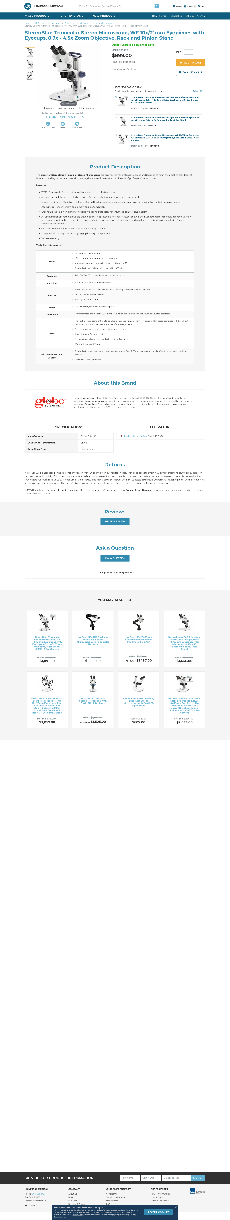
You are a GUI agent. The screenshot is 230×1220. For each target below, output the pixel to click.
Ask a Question (115, 558)
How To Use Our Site (160, 1194)
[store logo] (44, 6)
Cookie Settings (60, 1217)
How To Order (159, 16)
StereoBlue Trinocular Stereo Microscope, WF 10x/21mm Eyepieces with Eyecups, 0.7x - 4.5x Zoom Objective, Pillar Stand (165, 118)
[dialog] (115, 1212)
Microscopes (85, 23)
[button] (197, 91)
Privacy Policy (78, 1215)
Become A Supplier (77, 1204)
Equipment (70, 23)
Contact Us (176, 16)
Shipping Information (116, 1197)
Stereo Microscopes (104, 23)
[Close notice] (175, 1207)
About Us (72, 1194)
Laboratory (55, 23)
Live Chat (72, 1201)
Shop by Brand (72, 15)
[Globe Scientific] (52, 403)
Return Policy (112, 1201)
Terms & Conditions (160, 1201)
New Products (104, 15)
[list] (115, 15)
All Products (41, 23)
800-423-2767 (38, 1194)
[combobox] (118, 6)
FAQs (108, 1204)
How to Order (157, 1197)
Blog (70, 1197)
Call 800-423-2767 (195, 16)
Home (28, 23)
